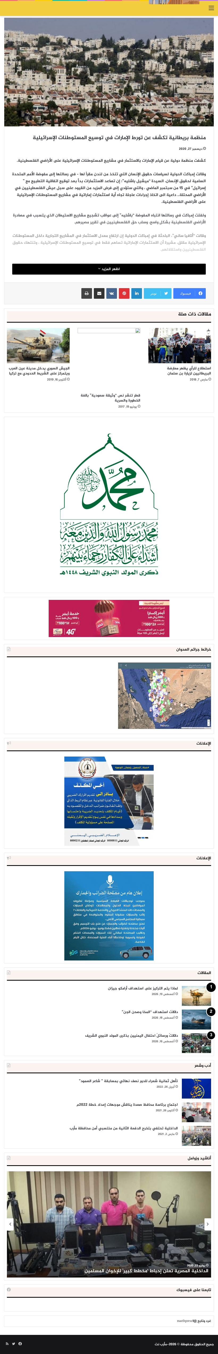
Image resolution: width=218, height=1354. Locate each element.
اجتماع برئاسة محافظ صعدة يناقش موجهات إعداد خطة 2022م (127, 1105)
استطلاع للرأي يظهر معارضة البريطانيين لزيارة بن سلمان (189, 371)
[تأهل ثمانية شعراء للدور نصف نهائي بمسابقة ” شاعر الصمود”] (196, 1089)
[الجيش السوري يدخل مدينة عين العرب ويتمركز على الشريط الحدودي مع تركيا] (38, 345)
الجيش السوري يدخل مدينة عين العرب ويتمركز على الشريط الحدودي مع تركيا (39, 371)
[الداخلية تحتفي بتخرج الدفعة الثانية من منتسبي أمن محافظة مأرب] (196, 1136)
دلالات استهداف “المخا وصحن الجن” (150, 1012)
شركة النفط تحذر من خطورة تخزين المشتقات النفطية (153, 1271)
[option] (109, 1224)
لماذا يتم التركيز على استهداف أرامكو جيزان (143, 988)
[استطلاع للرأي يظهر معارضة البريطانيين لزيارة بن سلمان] (179, 345)
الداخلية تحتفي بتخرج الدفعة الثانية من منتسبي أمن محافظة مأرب (124, 1128)
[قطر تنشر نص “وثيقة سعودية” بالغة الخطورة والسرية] (109, 359)
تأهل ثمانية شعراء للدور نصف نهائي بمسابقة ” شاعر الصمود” (128, 1081)
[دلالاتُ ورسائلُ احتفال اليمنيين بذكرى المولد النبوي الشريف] (196, 1043)
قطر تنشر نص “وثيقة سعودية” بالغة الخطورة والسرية (110, 398)
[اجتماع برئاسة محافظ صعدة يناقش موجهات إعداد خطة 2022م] (196, 1112)
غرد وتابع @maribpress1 (194, 1321)
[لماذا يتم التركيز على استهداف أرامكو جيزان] (196, 996)
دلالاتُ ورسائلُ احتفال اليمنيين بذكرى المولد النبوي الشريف (131, 1036)
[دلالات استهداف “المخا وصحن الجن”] (196, 1020)
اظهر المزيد (110, 269)
